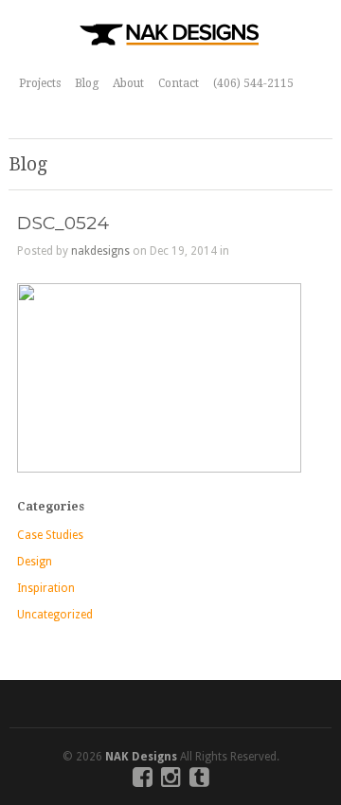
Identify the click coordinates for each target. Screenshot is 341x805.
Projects (40, 83)
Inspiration (46, 588)
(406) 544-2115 (253, 83)
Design (34, 561)
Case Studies (50, 535)
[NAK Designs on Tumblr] (199, 781)
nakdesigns (100, 251)
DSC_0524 (63, 222)
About (128, 83)
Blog (87, 83)
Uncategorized (55, 614)
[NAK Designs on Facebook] (143, 781)
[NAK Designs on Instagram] (171, 781)
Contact (178, 83)
